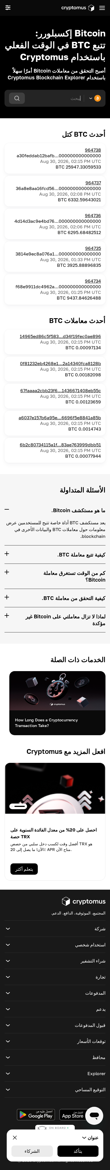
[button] (55, 929)
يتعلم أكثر (24, 869)
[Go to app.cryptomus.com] (77, 8)
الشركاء (32, 1151)
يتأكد (78, 1151)
